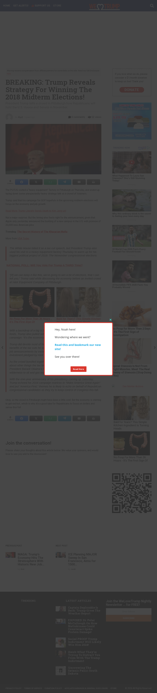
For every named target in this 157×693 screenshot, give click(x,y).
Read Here (78, 369)
